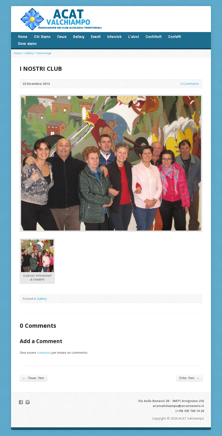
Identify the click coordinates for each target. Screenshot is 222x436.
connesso (44, 352)
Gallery (78, 37)
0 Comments (177, 83)
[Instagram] (28, 402)
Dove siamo (27, 44)
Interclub (114, 37)
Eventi (96, 37)
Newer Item (33, 378)
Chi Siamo (42, 37)
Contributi (153, 37)
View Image (44, 53)
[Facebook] (21, 402)
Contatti (174, 37)
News (61, 37)
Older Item (189, 378)
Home (22, 37)
